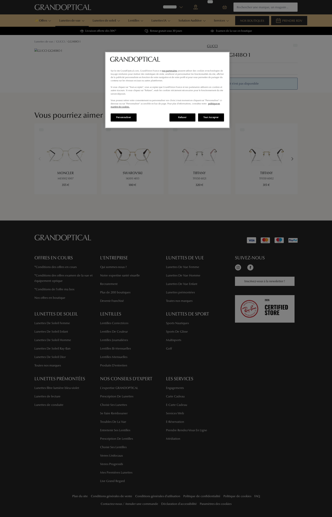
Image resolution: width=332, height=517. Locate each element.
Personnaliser (123, 117)
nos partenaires (169, 70)
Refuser (182, 117)
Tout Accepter (210, 117)
